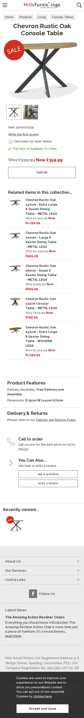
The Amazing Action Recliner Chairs (35, 617)
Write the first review (23, 134)
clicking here (42, 696)
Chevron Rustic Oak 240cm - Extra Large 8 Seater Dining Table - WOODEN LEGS (41, 337)
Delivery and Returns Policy (56, 420)
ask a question (48, 474)
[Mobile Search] (79, 5)
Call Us (42, 172)
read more (13, 636)
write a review (48, 483)
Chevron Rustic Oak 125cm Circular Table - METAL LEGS (41, 303)
